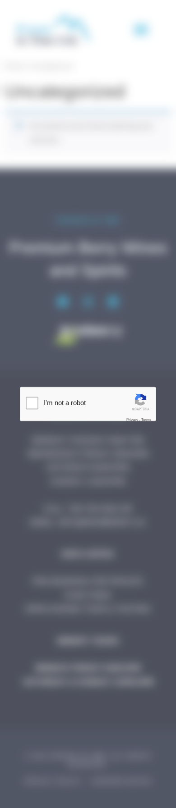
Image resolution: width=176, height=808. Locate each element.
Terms (146, 420)
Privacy (132, 420)
